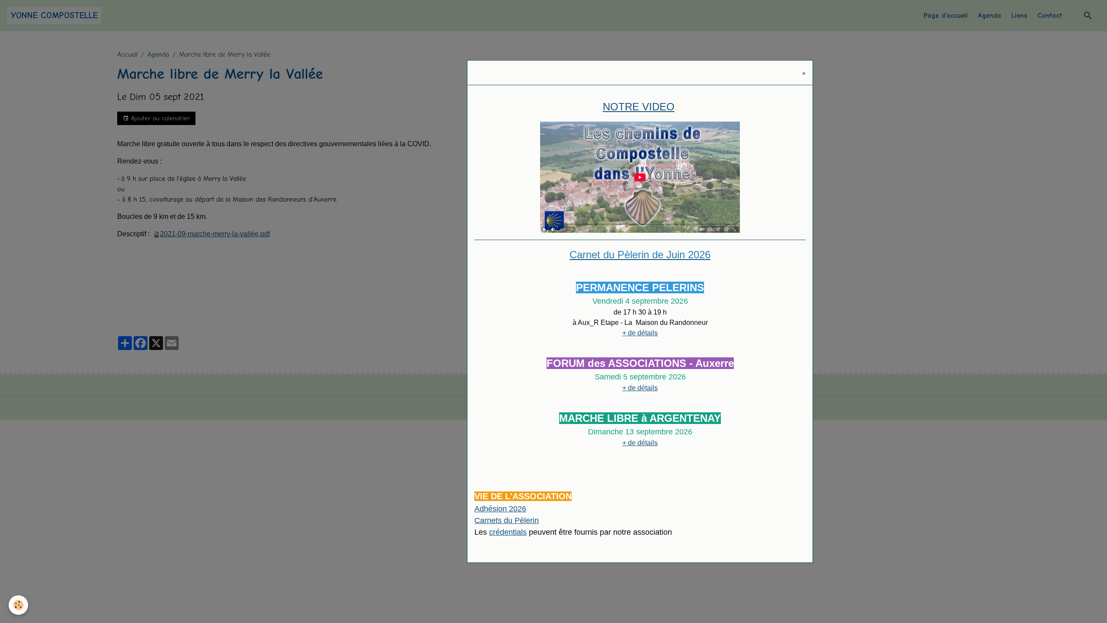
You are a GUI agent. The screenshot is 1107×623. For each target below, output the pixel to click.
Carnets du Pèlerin (506, 520)
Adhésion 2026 (500, 508)
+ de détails (640, 333)
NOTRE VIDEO (639, 106)
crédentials (508, 532)
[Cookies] (18, 605)
